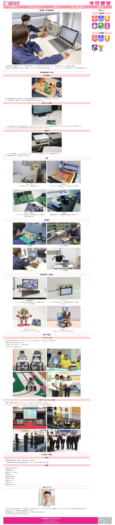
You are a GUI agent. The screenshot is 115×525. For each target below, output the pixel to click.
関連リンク (105, 523)
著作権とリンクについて (105, 519)
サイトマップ (105, 521)
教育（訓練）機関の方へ (79, 7)
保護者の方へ (57, 7)
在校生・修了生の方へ (36, 7)
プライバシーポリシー (105, 517)
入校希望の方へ (14, 7)
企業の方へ (100, 7)
